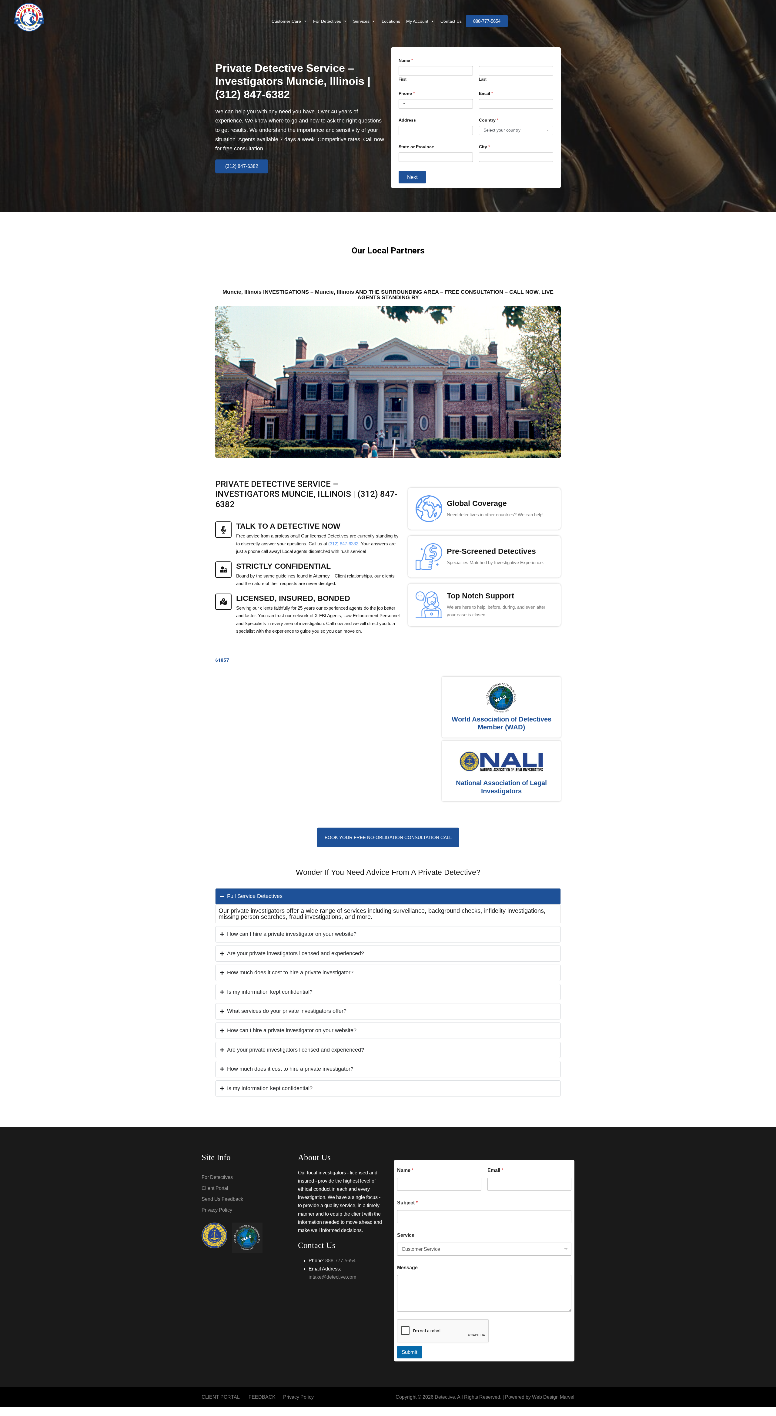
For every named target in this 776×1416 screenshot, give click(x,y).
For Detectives (327, 21)
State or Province (416, 146)
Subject (407, 1202)
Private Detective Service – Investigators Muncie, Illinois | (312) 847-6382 (292, 81)
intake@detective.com (332, 1277)
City (484, 146)
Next (412, 177)
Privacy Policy (217, 1210)
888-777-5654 (340, 1260)
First (402, 79)
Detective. (445, 1397)
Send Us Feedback (222, 1199)
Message (407, 1267)
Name (405, 1170)
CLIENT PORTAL (221, 1397)
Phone (407, 93)
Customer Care (286, 21)
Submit (409, 1352)
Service (405, 1235)
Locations (391, 21)
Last (483, 79)
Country (488, 120)
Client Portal (215, 1188)
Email (486, 93)
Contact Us (451, 21)
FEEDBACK (262, 1397)
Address (407, 120)
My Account (417, 21)
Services (361, 21)
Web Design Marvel (553, 1397)
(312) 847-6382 (343, 543)
